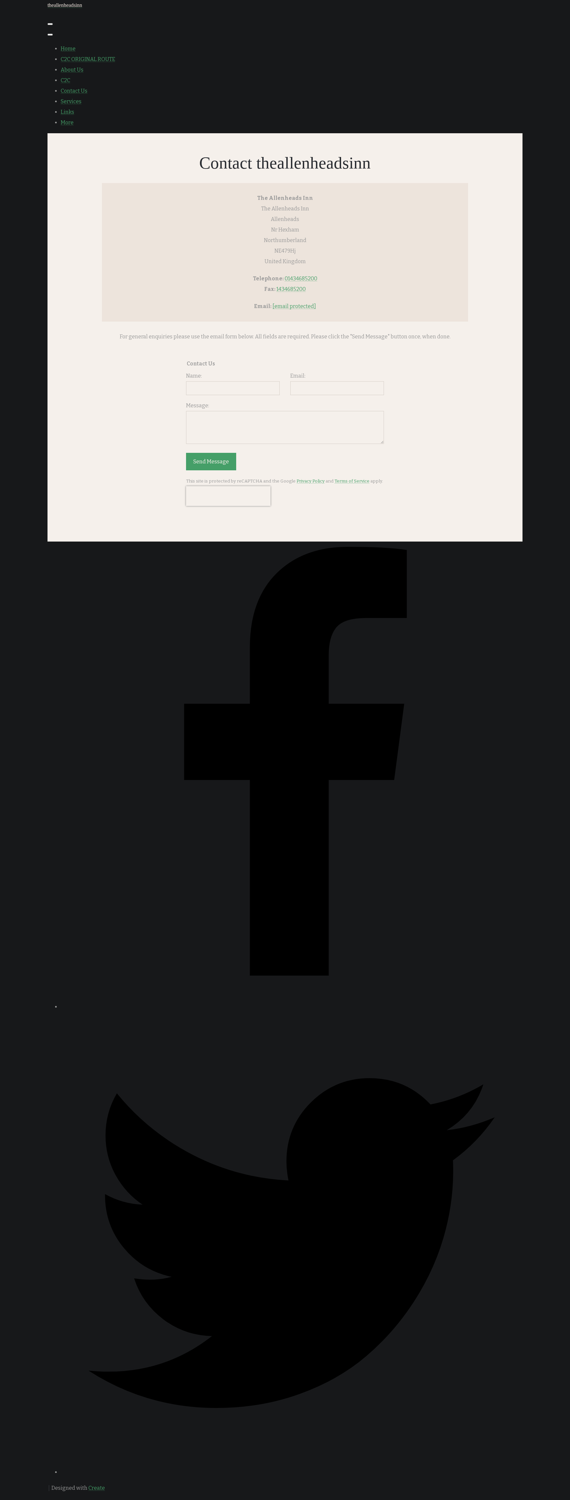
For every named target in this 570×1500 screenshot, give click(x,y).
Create (96, 1488)
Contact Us (74, 91)
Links (67, 112)
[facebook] (291, 1007)
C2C (65, 80)
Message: (197, 405)
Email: (297, 376)
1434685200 (291, 289)
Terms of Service (351, 481)
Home (68, 49)
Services (71, 101)
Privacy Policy (311, 481)
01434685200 (301, 278)
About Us (72, 70)
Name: (194, 376)
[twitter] (291, 1472)
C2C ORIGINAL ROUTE (88, 59)
